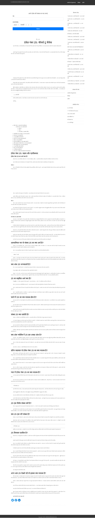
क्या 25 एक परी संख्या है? (18, 147)
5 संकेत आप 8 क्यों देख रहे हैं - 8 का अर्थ (74, 30)
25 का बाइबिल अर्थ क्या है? (18, 136)
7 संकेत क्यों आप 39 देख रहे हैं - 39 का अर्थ (75, 58)
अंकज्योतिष (38, 39)
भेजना (38, 29)
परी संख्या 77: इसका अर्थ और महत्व (73, 61)
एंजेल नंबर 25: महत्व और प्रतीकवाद (20, 125)
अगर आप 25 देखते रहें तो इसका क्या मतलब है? (22, 150)
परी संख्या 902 (70, 119)
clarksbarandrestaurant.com (20, 2)
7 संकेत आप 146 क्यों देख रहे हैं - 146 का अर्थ (75, 36)
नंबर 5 (20, 130)
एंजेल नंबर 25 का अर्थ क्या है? (21, 126)
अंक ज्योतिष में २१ (70, 116)
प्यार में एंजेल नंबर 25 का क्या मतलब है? (21, 144)
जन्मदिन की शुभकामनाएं (71, 2)
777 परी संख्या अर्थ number (72, 110)
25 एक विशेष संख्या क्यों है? (19, 146)
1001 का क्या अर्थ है (71, 113)
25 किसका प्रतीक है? (18, 149)
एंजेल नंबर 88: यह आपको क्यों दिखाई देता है (75, 46)
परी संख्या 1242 (17, 426)
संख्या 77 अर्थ (16, 254)
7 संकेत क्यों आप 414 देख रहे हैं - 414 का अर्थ (75, 83)
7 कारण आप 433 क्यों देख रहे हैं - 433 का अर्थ (75, 27)
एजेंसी (83, 2)
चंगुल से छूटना (29, 220)
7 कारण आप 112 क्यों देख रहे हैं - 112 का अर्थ (75, 39)
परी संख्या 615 (16, 385)
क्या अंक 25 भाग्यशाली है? (18, 135)
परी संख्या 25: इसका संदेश (23, 131)
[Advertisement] (38, 67)
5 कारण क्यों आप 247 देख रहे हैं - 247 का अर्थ (75, 80)
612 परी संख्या (70, 107)
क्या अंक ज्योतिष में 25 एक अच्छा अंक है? (21, 141)
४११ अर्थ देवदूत (70, 122)
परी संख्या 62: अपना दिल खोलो (73, 33)
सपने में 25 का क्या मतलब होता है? (20, 138)
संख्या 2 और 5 (33, 158)
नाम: (13, 16)
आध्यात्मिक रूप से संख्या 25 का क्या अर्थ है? (22, 133)
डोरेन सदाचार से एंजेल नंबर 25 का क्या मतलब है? (23, 143)
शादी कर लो (43, 379)
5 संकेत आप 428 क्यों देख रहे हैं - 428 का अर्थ (75, 69)
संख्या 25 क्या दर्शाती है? (18, 139)
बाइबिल (15, 281)
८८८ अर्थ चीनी (16, 94)
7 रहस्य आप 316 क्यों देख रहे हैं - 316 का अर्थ (75, 16)
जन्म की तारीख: (15, 22)
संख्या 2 (20, 128)
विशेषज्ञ (79, 2)
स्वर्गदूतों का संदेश (19, 90)
